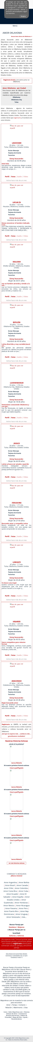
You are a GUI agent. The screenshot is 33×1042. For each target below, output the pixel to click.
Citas (26, 1007)
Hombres (12, 927)
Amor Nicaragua (22, 905)
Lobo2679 (17, 562)
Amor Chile (8, 888)
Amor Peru (23, 908)
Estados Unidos (23, 147)
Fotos (13, 177)
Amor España (17, 897)
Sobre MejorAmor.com (15, 1012)
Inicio (5, 1012)
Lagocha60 (16, 143)
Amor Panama (11, 908)
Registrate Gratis (9, 80)
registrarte (17, 118)
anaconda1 (17, 681)
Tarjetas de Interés (14, 153)
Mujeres (21, 927)
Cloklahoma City (9, 685)
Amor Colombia (21, 888)
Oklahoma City (16, 100)
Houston (6, 206)
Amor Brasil (10, 885)
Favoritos (11, 155)
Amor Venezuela (13, 917)
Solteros (12, 936)
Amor (8, 1005)
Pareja (14, 1005)
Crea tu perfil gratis (16, 768)
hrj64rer (16, 621)
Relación (8, 1007)
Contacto (22, 1005)
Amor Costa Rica (10, 891)
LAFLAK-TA (17, 202)
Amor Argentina (10, 882)
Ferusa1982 (16, 503)
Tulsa (16, 102)
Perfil (7, 177)
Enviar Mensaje (13, 150)
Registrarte (6, 724)
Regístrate (17, 943)
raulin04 (17, 262)
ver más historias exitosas (16, 863)
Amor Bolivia (24, 882)
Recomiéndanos (16, 1019)
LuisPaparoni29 (16, 383)
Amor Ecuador (12, 894)
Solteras (20, 936)
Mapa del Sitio (17, 1017)
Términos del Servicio (12, 1015)
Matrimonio (18, 1007)
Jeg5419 (17, 443)
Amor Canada (22, 885)
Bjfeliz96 (16, 322)
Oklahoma (16, 97)
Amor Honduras (21, 902)
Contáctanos (23, 1014)
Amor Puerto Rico (11, 911)
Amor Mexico (9, 905)
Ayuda (25, 1017)
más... (24, 917)
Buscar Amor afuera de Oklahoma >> (21, 36)
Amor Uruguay (22, 914)
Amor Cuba (23, 891)
